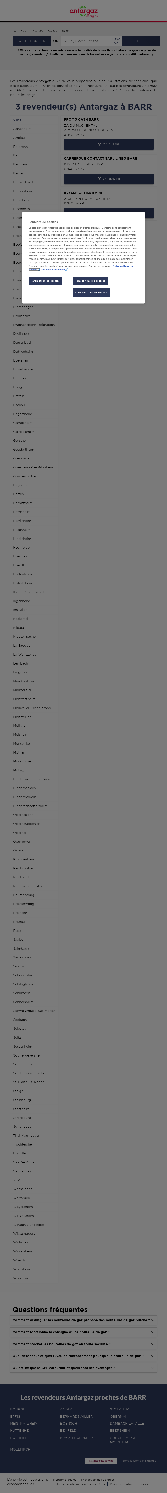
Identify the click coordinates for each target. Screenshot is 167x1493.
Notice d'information (53, 269)
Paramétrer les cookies (45, 281)
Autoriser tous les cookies (91, 292)
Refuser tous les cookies (90, 281)
